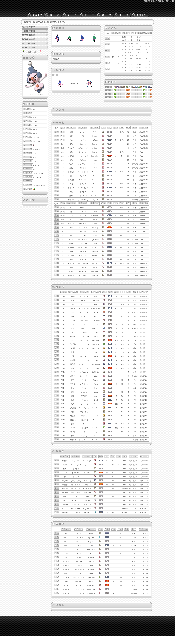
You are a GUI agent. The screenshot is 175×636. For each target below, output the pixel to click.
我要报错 (161, 1)
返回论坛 (154, 1)
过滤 (38, 149)
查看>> (36, 52)
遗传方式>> (144, 461)
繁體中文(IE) (170, 1)
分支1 (55, 75)
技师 (34, 153)
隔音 (34, 149)
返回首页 (147, 1)
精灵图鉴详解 (51, 22)
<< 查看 (28, 52)
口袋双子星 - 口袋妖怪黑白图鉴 (34, 22)
